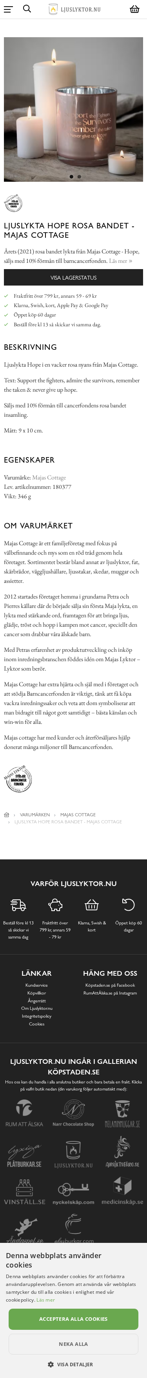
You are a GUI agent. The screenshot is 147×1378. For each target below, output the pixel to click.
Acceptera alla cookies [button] (73, 1318)
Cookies (36, 1024)
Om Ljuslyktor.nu (37, 1008)
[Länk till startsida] (6, 814)
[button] (73, 1364)
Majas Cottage (49, 477)
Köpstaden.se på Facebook (110, 985)
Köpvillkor (36, 993)
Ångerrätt (37, 1001)
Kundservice (36, 985)
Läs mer (45, 1300)
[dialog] (73, 1310)
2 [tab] (79, 177)
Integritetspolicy (36, 1016)
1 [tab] (72, 177)
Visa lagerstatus (73, 277)
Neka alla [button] (73, 1343)
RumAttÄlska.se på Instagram (110, 993)
